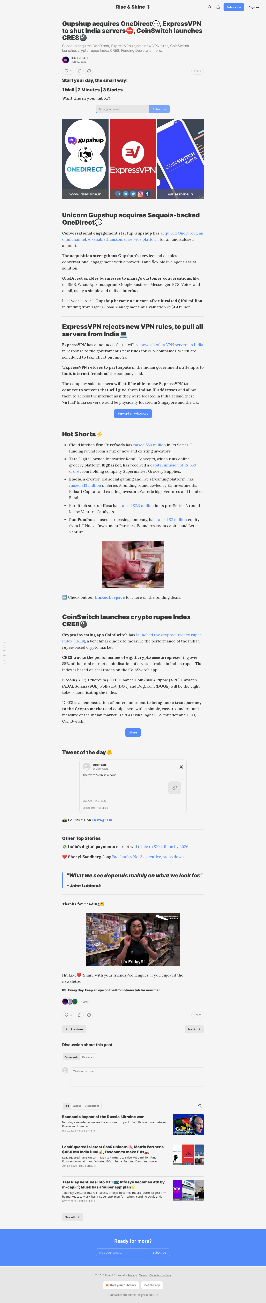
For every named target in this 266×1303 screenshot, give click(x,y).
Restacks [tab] (87, 1057)
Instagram (102, 819)
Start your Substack (122, 1285)
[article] (133, 1126)
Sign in (254, 7)
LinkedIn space (110, 597)
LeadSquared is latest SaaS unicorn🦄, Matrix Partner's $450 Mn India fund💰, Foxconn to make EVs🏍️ (113, 1149)
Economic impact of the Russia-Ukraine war (103, 1117)
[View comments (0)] (80, 71)
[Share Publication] (218, 7)
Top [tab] (66, 1106)
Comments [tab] (71, 1057)
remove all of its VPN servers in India (169, 344)
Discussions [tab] (92, 1106)
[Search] (209, 7)
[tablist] (79, 1057)
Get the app (152, 1285)
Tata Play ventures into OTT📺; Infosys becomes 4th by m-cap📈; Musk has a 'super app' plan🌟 (113, 1184)
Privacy (132, 1275)
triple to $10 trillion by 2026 (163, 846)
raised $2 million (171, 519)
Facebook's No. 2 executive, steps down (148, 856)
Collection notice (160, 1275)
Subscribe (234, 7)
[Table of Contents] (4, 651)
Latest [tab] (77, 1106)
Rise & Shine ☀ (80, 58)
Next (191, 1029)
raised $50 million (149, 444)
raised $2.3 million (137, 505)
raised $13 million (85, 485)
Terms (143, 1275)
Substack (114, 1295)
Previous (77, 1029)
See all (70, 1217)
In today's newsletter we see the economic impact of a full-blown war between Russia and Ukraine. (114, 1124)
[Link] (57, 80)
